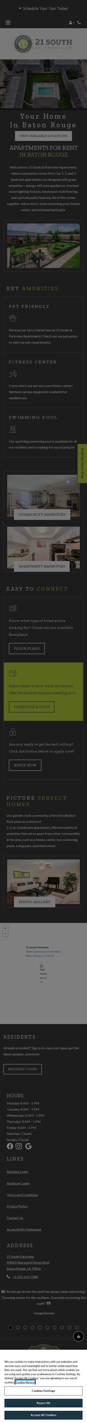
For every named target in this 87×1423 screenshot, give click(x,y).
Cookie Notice (25, 1382)
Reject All (43, 1403)
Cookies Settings (43, 1390)
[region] (43, 1386)
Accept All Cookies (43, 1415)
